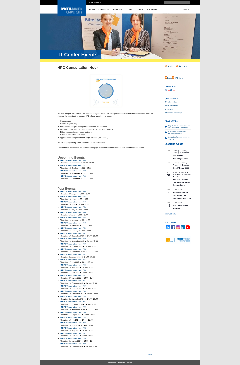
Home (92, 10)
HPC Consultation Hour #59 (74, 191)
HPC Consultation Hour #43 (74, 270)
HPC (131, 10)
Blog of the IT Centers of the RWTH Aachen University (179, 127)
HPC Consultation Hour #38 (74, 296)
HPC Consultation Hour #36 (74, 307)
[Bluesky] (168, 227)
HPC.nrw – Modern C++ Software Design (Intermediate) (181, 182)
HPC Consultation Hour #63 (74, 176)
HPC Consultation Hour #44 (74, 265)
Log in (186, 10)
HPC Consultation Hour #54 (74, 218)
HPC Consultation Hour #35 (74, 312)
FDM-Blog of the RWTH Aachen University (177, 132)
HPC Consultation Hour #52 (74, 228)
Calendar (103, 10)
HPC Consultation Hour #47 (74, 254)
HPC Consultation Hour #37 (74, 302)
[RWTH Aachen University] (72, 15)
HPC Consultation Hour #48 (74, 249)
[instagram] (178, 227)
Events (169, 78)
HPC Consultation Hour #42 (74, 275)
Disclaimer (121, 363)
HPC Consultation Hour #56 (74, 207)
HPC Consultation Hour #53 (74, 223)
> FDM (140, 10)
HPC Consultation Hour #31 (74, 333)
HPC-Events (178, 78)
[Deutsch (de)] (169, 90)
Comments (183, 66)
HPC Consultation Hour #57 (74, 202)
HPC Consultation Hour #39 (74, 291)
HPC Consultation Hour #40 (74, 286)
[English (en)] (174, 90)
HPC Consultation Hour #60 (74, 160)
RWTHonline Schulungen (173, 113)
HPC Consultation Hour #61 (74, 166)
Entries (170, 66)
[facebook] (173, 227)
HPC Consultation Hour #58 (74, 197)
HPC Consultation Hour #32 (74, 328)
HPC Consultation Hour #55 (74, 212)
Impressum (112, 363)
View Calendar (170, 213)
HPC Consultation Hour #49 (74, 244)
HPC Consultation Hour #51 (74, 233)
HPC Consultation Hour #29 (74, 344)
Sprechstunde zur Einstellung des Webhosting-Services (182, 195)
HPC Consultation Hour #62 (74, 171)
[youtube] (188, 227)
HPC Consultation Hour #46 (74, 260)
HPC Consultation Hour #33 (74, 323)
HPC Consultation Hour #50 (74, 239)
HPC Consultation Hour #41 (74, 281)
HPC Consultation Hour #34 (74, 317)
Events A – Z (119, 10)
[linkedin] (183, 227)
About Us (152, 10)
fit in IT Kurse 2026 (181, 168)
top (151, 354)
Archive (129, 363)
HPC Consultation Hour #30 (74, 338)
